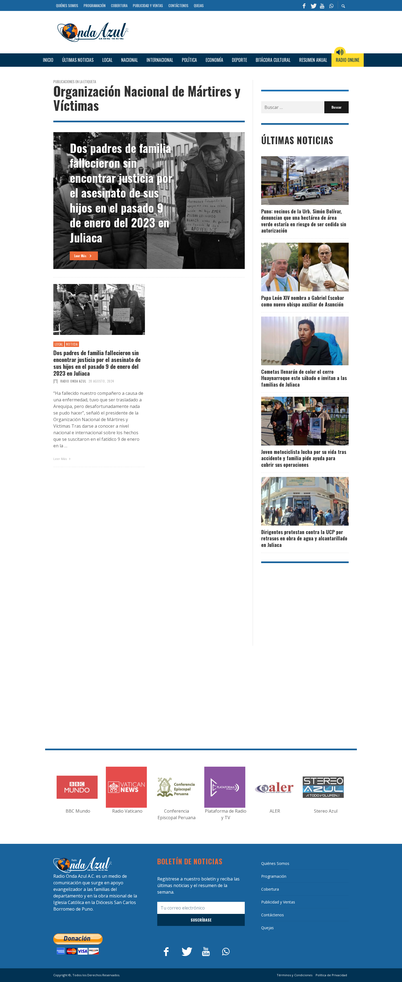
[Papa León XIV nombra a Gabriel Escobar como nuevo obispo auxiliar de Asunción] (296, 267)
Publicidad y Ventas (278, 902)
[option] (149, 200)
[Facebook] (304, 5)
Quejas (267, 927)
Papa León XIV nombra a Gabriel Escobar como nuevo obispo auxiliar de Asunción (302, 301)
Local (59, 344)
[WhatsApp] (331, 5)
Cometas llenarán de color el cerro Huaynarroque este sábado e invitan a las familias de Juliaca (304, 378)
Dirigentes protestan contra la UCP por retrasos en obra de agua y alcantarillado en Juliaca (304, 538)
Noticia (72, 344)
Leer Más (60, 459)
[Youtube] (322, 5)
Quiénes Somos (275, 863)
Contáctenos (272, 914)
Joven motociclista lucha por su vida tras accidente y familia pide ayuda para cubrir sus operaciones (303, 458)
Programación (273, 876)
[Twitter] (313, 5)
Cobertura (270, 889)
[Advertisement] (240, 31)
